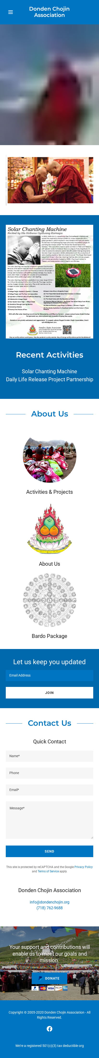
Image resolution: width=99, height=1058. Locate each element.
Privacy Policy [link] (83, 867)
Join (49, 693)
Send (49, 851)
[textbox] (49, 675)
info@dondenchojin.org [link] (49, 902)
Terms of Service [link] (48, 871)
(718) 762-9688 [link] (50, 908)
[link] (49, 12)
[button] (11, 12)
